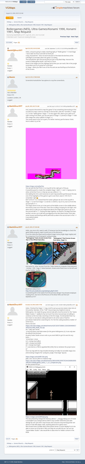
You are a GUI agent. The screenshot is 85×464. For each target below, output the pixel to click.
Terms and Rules (70, 462)
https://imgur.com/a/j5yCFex (35, 186)
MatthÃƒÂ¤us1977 (14, 50)
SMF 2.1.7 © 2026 (8, 462)
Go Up (8, 439)
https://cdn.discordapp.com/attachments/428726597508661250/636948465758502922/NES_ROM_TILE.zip (51, 327)
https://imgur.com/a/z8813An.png (37, 357)
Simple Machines (18, 462)
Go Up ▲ (78, 462)
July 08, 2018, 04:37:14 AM (32, 106)
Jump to (51, 450)
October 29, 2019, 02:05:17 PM (34, 304)
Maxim (12, 77)
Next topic (74, 37)
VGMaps (10, 7)
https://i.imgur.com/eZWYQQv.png (37, 417)
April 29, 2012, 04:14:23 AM (33, 48)
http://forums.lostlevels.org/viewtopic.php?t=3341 (42, 291)
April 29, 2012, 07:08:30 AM (33, 77)
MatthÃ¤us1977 (15, 106)
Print (76, 42)
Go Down (9, 42)
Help (63, 462)
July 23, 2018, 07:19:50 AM (32, 227)
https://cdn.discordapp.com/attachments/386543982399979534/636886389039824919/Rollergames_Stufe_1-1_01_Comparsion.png (51, 362)
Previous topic (65, 37)
